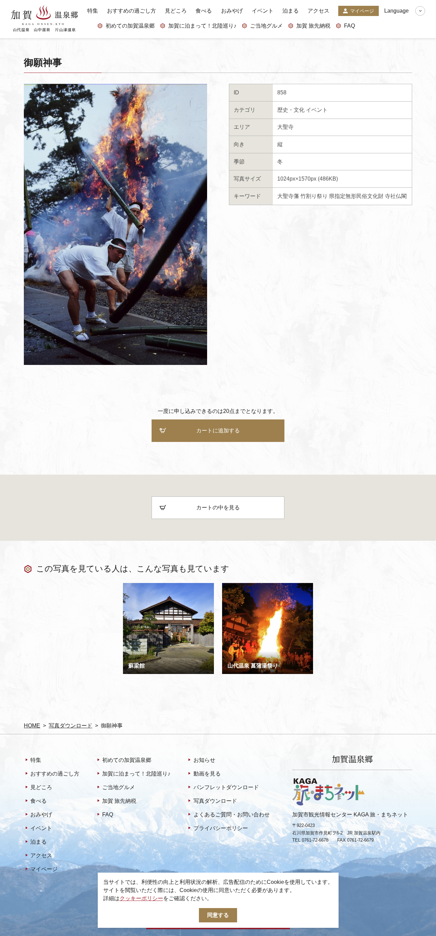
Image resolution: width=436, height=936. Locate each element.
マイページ (362, 11)
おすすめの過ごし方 (131, 11)
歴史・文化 (291, 110)
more (129, 585)
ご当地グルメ (266, 26)
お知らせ (204, 760)
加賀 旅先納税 (313, 26)
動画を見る (206, 774)
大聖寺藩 (288, 196)
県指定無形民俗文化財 (356, 196)
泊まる (290, 11)
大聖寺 (285, 127)
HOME (32, 725)
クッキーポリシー (141, 898)
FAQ (349, 26)
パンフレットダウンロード (226, 787)
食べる (204, 11)
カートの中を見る (218, 507)
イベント (263, 11)
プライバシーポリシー (220, 828)
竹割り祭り (314, 196)
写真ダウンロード (70, 725)
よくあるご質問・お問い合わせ (231, 814)
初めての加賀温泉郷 (130, 26)
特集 (92, 11)
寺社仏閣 (396, 196)
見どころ (176, 11)
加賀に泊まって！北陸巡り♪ (202, 26)
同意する (218, 915)
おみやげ (232, 11)
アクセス (318, 11)
